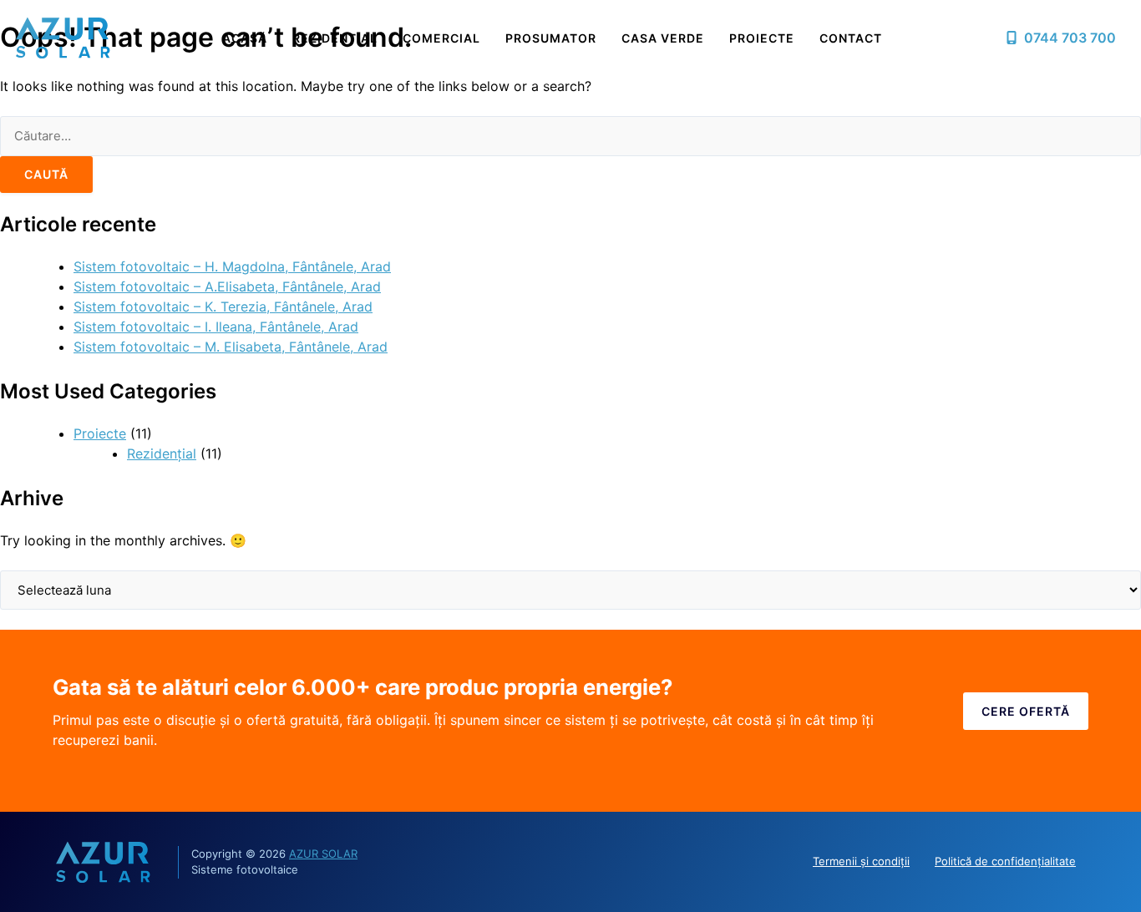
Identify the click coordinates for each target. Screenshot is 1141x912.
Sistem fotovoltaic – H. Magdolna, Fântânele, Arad (232, 266)
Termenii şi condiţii (861, 861)
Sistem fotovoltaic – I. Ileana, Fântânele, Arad (216, 326)
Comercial (441, 38)
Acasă (244, 38)
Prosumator (550, 38)
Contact (850, 38)
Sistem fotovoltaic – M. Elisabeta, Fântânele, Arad (231, 346)
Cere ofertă (1025, 711)
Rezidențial (335, 38)
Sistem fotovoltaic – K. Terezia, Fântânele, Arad (223, 306)
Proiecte (761, 38)
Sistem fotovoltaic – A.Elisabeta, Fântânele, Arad (227, 286)
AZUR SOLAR (323, 853)
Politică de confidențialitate (1005, 861)
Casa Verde (662, 38)
